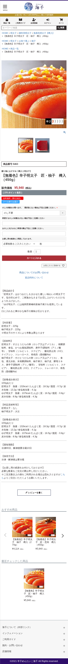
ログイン (47, 23)
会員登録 (34, 23)
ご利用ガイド (20, 23)
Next (62, 536)
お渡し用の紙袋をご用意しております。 (17, 239)
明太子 (13, 33)
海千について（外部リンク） (17, 627)
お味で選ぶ (24, 41)
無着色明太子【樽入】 (44, 33)
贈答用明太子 (25, 33)
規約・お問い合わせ (12, 645)
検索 (62, 27)
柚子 (34, 41)
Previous (5, 535)
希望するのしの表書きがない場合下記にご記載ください (23, 218)
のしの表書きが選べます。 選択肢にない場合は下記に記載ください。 (30, 208)
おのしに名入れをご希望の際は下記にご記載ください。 (23, 228)
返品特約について (34, 277)
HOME (5, 33)
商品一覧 (6, 23)
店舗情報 (6, 651)
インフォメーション (12, 633)
